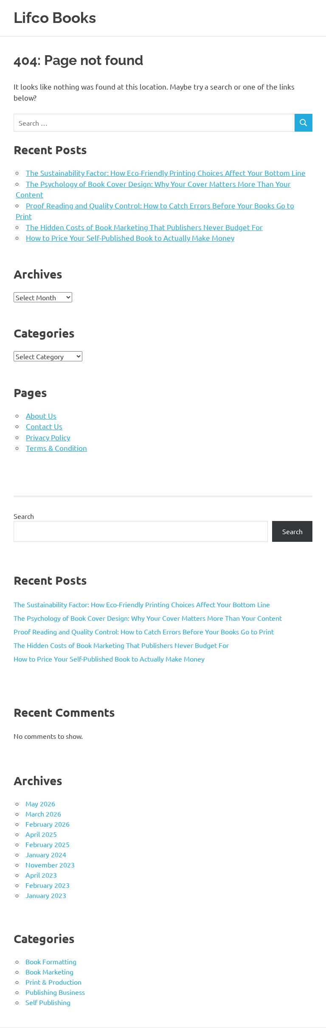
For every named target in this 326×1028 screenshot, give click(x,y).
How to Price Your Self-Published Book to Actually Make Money (130, 237)
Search (24, 516)
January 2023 (45, 895)
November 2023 (50, 864)
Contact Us (44, 426)
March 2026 (43, 813)
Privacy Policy (48, 437)
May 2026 (40, 803)
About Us (41, 415)
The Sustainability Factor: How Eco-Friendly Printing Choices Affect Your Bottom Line (166, 172)
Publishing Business (55, 992)
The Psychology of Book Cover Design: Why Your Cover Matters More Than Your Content (148, 618)
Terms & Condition (56, 447)
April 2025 (41, 834)
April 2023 (41, 874)
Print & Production (53, 981)
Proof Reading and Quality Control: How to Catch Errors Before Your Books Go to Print (144, 631)
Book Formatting (50, 961)
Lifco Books (55, 17)
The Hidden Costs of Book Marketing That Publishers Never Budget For (144, 226)
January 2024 (45, 854)
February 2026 (47, 824)
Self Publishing (47, 1002)
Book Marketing (49, 971)
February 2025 (47, 844)
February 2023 (47, 885)
